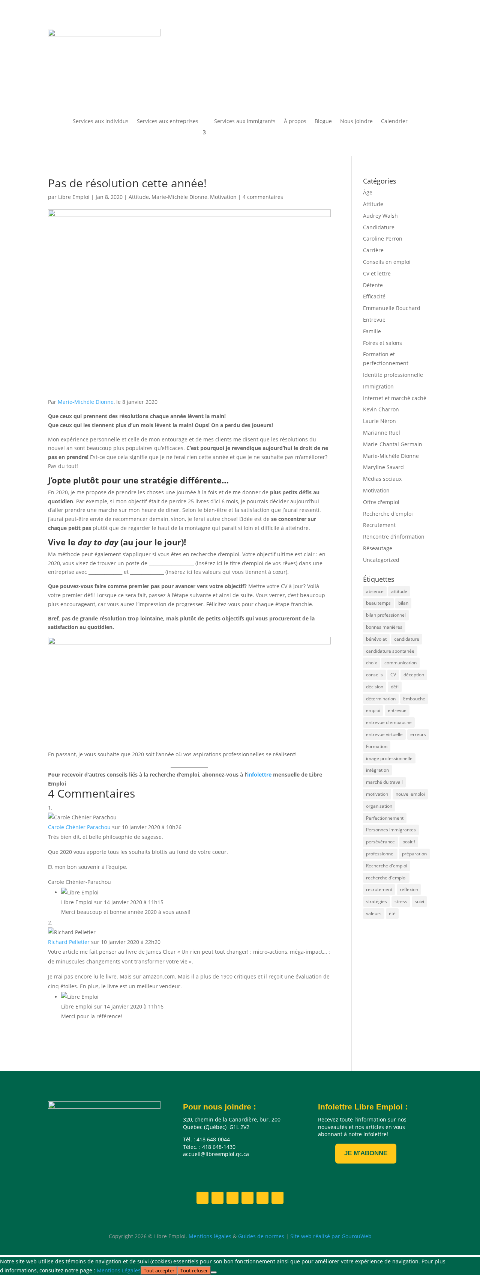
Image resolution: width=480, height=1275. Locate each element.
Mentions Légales (119, 1270)
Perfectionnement (385, 818)
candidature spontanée (390, 651)
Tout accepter (159, 1270)
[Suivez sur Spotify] (411, 90)
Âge (367, 192)
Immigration (378, 386)
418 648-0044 (243, 42)
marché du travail (384, 782)
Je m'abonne (365, 1153)
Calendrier (394, 122)
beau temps (378, 603)
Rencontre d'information (393, 536)
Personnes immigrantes (391, 829)
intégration (377, 770)
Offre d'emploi (381, 502)
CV (393, 674)
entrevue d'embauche (389, 722)
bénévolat (376, 639)
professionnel (380, 854)
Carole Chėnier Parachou (79, 827)
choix (371, 662)
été (392, 913)
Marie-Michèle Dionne (179, 196)
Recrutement (379, 524)
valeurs (373, 913)
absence (375, 591)
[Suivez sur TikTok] (426, 90)
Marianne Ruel (381, 432)
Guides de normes (261, 1236)
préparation (414, 854)
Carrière (373, 250)
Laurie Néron (379, 420)
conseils (374, 674)
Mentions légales (210, 1236)
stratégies (376, 901)
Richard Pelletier (69, 941)
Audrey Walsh (380, 215)
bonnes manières (384, 627)
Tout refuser (194, 1270)
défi (395, 686)
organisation (379, 806)
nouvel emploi (410, 794)
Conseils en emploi (387, 261)
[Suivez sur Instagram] (381, 90)
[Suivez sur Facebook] (351, 90)
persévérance (380, 841)
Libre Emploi (74, 196)
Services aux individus (101, 122)
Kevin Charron (381, 409)
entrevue (397, 710)
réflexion (409, 889)
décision (374, 686)
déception (414, 674)
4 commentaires (263, 196)
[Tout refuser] (214, 1272)
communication (400, 662)
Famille (372, 331)
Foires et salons (382, 342)
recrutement (379, 889)
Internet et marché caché (394, 398)
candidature (406, 639)
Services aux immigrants (245, 122)
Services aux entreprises (167, 122)
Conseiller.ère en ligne (257, 65)
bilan (403, 603)
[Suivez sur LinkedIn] (366, 90)
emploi (373, 710)
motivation (377, 794)
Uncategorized (381, 559)
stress (400, 901)
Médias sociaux (382, 478)
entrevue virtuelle (384, 734)
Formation (376, 746)
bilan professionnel (386, 615)
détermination (381, 698)
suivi (419, 901)
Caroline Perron (382, 238)
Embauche (414, 698)
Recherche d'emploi (388, 513)
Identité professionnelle (393, 374)
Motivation (223, 196)
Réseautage (377, 548)
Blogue (323, 122)
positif (408, 841)
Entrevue (374, 319)
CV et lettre (377, 273)
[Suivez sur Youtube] (396, 90)
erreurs (418, 734)
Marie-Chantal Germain (392, 444)
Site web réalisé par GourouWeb (330, 1236)
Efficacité (374, 296)
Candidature (378, 227)
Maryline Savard (383, 467)
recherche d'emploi (386, 878)
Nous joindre (356, 122)
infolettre (260, 774)
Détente (373, 285)
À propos (295, 122)
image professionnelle (389, 758)
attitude (399, 591)
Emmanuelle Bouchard (391, 308)
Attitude (139, 196)
